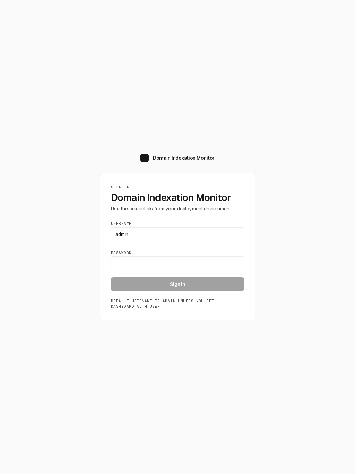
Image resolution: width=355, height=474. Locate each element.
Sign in (177, 284)
